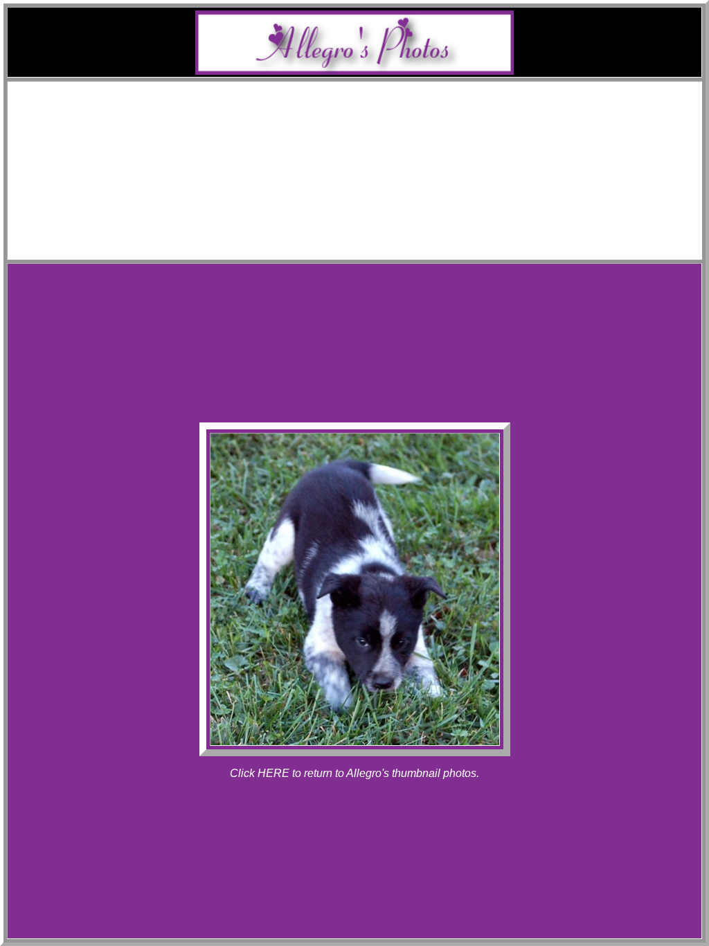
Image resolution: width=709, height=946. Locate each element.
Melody (383, 127)
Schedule (368, 102)
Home (368, 90)
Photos (369, 164)
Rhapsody (382, 152)
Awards (369, 115)
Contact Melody (368, 239)
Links (368, 227)
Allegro (382, 139)
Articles (369, 214)
